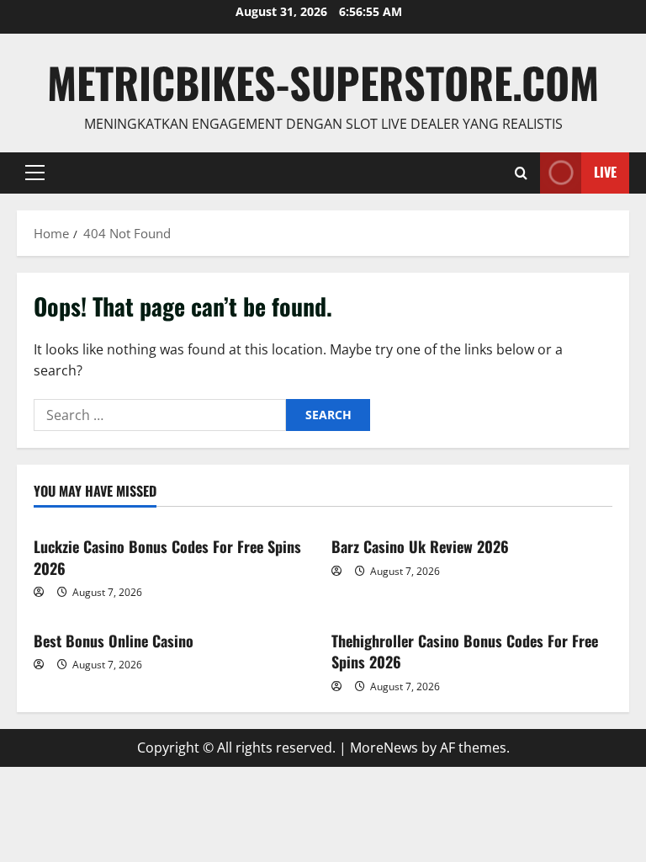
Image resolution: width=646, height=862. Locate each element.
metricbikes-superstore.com (323, 82)
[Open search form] (521, 173)
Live (605, 172)
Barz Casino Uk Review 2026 (420, 546)
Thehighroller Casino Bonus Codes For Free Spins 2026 (464, 651)
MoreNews (384, 747)
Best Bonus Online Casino (113, 641)
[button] (35, 172)
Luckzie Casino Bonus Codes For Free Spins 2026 (167, 556)
